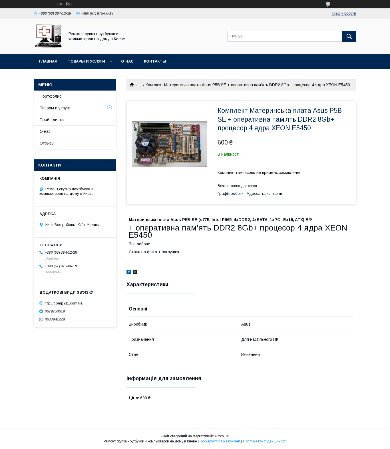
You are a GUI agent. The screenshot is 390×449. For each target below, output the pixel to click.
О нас (127, 61)
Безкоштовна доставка (237, 186)
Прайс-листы (52, 119)
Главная (48, 61)
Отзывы (47, 143)
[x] (135, 272)
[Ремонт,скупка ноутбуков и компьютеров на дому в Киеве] (48, 46)
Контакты (155, 61)
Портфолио (51, 96)
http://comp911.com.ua (64, 303)
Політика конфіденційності (264, 441)
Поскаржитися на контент (220, 441)
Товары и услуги (86, 61)
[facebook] (128, 272)
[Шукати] (349, 36)
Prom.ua (222, 436)
